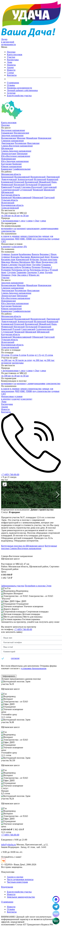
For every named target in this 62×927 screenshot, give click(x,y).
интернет (21, 228)
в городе (5, 236)
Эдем (13, 275)
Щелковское (7, 148)
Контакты (12, 75)
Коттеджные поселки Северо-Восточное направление (29, 547)
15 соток (14, 355)
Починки (36, 267)
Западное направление (12, 135)
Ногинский (19, 184)
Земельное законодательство (21, 897)
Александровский (10, 208)
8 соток (30, 355)
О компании (13, 82)
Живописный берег (40, 257)
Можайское (31, 138)
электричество (8, 231)
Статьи (10, 72)
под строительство (41, 239)
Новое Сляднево (9, 264)
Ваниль (35, 254)
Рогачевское (21, 143)
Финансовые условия (11, 396)
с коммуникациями (49, 228)
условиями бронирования (33, 668)
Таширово (21, 272)
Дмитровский (53, 177)
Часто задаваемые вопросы (20, 879)
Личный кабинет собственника (22, 90)
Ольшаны (46, 264)
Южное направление (11, 166)
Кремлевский (22, 259)
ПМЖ (29, 239)
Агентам (11, 93)
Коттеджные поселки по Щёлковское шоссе (22, 546)
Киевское (17, 164)
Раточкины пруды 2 (39, 270)
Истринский (40, 179)
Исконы (54, 257)
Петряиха (26, 267)
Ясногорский (7, 202)
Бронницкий (7, 177)
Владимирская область (12, 205)
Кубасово (34, 259)
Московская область (11, 174)
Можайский (45, 182)
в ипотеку (6, 246)
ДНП (17, 239)
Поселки (11, 52)
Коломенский (31, 182)
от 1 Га (38, 355)
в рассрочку (26, 399)
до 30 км (15, 215)
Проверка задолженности (19, 88)
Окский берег (25, 264)
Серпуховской (50, 187)
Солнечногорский (10, 189)
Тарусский (49, 197)
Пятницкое (22, 153)
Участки (11, 57)
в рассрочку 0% (19, 246)
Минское (21, 138)
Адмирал (5, 254)
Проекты (11, 65)
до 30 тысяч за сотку (22, 360)
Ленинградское (8, 153)
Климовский (7, 182)
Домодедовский (9, 179)
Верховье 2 (45, 254)
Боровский (6, 197)
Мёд (33, 262)
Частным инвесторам (17, 882)
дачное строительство (31, 236)
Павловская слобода (11, 267)
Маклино (5, 262)
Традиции (32, 272)
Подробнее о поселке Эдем (38, 586)
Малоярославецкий (21, 197)
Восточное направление (13, 130)
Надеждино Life (49, 262)
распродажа (18, 363)
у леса (22, 220)
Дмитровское (7, 143)
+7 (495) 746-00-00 (10, 474)
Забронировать (8, 676)
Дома (9, 62)
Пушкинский (44, 184)
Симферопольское (22, 169)
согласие (15, 658)
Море (38, 262)
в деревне (15, 236)
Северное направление (12, 140)
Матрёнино (24, 262)
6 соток (22, 355)
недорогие (6, 363)
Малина (15, 262)
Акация (14, 254)
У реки (40, 272)
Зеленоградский (25, 179)
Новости (11, 70)
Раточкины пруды (20, 270)
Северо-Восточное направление (17, 146)
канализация (33, 228)
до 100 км (6, 215)
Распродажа (13, 59)
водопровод (7, 228)
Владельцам (7, 887)
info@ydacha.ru (8, 844)
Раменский (6, 187)
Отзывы (11, 85)
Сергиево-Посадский (31, 187)
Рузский (17, 187)
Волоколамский (22, 177)
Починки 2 (46, 267)
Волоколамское (8, 138)
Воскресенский (38, 177)
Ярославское (33, 143)
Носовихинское (21, 133)
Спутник (11, 272)
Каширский (52, 179)
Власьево (15, 257)
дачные (45, 236)
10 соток (5, 355)
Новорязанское (8, 158)
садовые (55, 239)
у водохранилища (10, 220)
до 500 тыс (49, 360)
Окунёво (36, 264)
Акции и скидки (15, 877)
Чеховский (38, 189)
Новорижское (44, 138)
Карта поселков (14, 54)
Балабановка (25, 254)
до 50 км (24, 215)
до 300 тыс (38, 360)
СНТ (3, 241)
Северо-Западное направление (16, 151)
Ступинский (26, 189)
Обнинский (38, 197)
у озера (29, 220)
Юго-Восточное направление (15, 156)
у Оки (36, 220)
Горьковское (7, 133)
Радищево (6, 270)
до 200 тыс (6, 360)
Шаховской (49, 189)
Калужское (6, 164)
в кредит (16, 399)
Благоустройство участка (19, 95)
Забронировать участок (12, 586)
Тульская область (9, 200)
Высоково (25, 257)
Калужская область (10, 195)
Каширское (6, 169)
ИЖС (23, 239)
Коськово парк (8, 259)
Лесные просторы (48, 259)
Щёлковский (7, 192)
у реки (43, 220)
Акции (10, 67)
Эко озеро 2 (22, 275)
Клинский (19, 182)
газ (14, 228)
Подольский (31, 184)
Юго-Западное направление (15, 161)
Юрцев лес (34, 275)
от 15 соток (47, 355)
